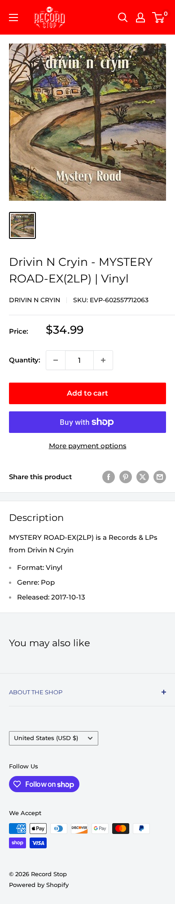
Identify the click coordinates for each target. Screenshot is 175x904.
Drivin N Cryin (34, 300)
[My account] (140, 17)
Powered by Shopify (39, 884)
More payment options (88, 445)
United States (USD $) (46, 738)
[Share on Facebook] (108, 476)
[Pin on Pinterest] (125, 476)
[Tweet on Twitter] (142, 476)
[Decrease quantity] (55, 360)
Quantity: (24, 360)
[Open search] (123, 17)
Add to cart (87, 393)
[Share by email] (159, 476)
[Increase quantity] (103, 360)
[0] (158, 17)
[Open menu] (13, 17)
